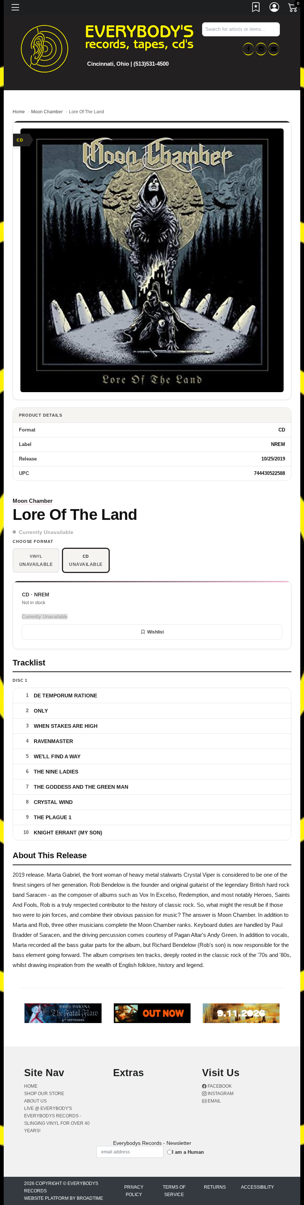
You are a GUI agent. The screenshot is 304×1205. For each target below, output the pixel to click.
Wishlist (155, 632)
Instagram (220, 1093)
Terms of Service (174, 1191)
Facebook (219, 1086)
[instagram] (261, 49)
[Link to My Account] (275, 9)
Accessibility (257, 1187)
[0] (293, 9)
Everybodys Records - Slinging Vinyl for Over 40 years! (57, 1123)
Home (19, 111)
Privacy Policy (133, 1191)
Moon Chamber (47, 111)
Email (213, 1101)
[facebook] (248, 49)
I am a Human (188, 1152)
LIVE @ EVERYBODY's (48, 1108)
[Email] (273, 49)
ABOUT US (35, 1101)
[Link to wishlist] (256, 9)
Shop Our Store (44, 1093)
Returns (215, 1187)
